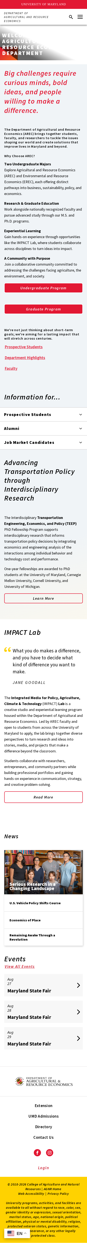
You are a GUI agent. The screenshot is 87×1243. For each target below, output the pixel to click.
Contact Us (43, 1137)
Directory (43, 1126)
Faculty (11, 368)
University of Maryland (43, 4)
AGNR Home (52, 1189)
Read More (43, 797)
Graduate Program (43, 309)
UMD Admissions (43, 1116)
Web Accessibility (31, 1193)
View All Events (20, 966)
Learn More (43, 598)
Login (43, 1167)
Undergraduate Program (43, 287)
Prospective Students (24, 346)
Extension (43, 1105)
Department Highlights (25, 357)
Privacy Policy (58, 1193)
